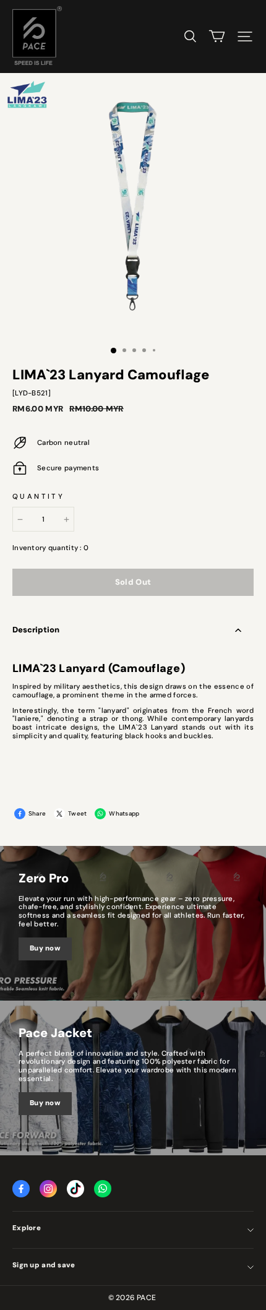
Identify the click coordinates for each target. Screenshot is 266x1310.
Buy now (45, 948)
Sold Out (133, 582)
